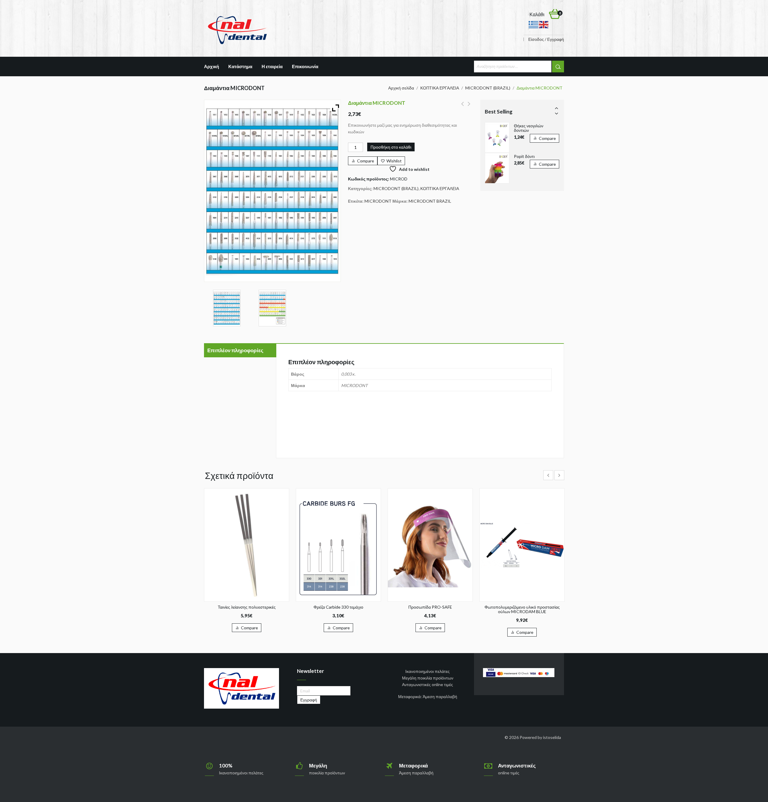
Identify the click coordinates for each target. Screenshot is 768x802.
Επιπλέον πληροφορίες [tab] (235, 350)
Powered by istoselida (540, 737)
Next (557, 113)
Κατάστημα (240, 66)
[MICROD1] (227, 308)
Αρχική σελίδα (401, 87)
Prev (557, 108)
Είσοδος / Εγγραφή (546, 39)
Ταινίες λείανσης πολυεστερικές (469, 107)
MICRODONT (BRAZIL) (487, 87)
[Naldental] (237, 29)
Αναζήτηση (558, 66)
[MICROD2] (272, 308)
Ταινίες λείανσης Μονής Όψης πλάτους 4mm (462, 107)
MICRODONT (378, 201)
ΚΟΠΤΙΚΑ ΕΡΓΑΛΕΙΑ (439, 87)
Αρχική (211, 66)
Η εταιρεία (272, 66)
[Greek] (534, 24)
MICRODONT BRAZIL (430, 201)
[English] (544, 24)
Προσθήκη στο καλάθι (390, 147)
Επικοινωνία (305, 66)
